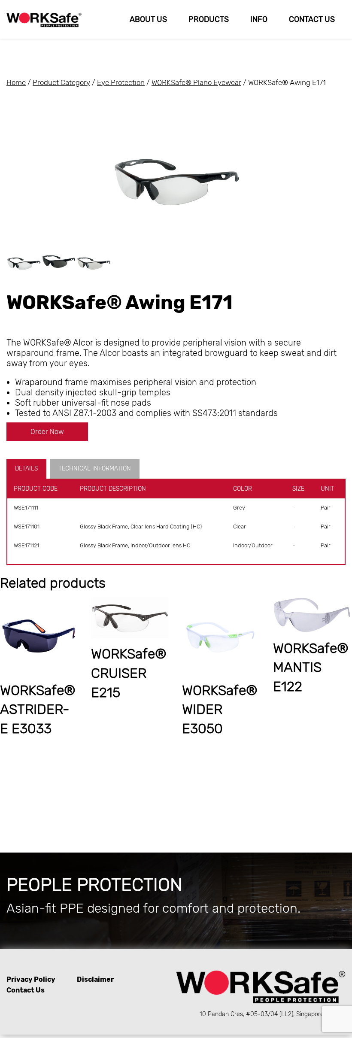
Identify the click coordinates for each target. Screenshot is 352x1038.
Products (208, 19)
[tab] (28, 469)
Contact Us (312, 19)
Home (16, 82)
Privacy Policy (30, 979)
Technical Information (94, 468)
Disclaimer (95, 979)
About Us (148, 19)
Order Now (47, 432)
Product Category (61, 82)
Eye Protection (121, 82)
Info (258, 19)
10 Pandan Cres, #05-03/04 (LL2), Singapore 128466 (273, 1014)
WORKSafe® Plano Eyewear (196, 82)
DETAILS (26, 468)
